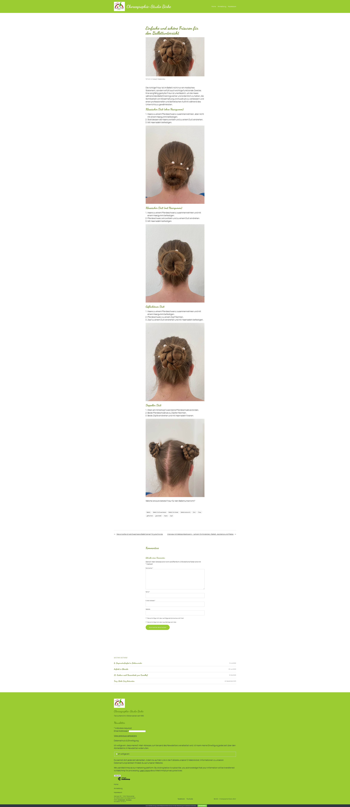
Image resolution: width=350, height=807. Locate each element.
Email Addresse (121, 731)
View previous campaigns (125, 735)
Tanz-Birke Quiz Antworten (124, 681)
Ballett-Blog (161, 79)
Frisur (199, 512)
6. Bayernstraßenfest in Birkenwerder (128, 663)
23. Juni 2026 (232, 669)
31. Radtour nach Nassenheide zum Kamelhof (131, 675)
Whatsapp (129, 800)
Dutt (194, 512)
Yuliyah (155, 79)
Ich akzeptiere (202, 805)
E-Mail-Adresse (150, 600)
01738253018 (121, 800)
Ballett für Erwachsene (159, 512)
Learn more (145, 770)
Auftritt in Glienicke (121, 669)
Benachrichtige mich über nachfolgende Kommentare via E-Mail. (165, 618)
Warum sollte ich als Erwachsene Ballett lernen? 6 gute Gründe (140, 534)
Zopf (171, 516)
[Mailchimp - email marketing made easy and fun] (124, 780)
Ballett (148, 512)
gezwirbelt (158, 516)
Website (148, 609)
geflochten (150, 516)
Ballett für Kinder (173, 512)
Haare (166, 516)
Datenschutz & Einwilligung (126, 740)
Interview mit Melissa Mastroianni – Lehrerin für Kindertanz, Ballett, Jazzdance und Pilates (200, 534)
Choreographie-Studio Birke (149, 6)
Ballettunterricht (185, 512)
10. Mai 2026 (232, 675)
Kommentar (149, 568)
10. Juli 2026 (232, 663)
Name (148, 592)
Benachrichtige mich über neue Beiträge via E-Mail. (161, 622)
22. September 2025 (230, 681)
